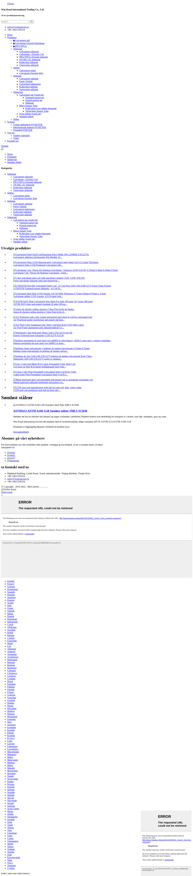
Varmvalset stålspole (29, 65)
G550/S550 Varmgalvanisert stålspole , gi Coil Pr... (37, 288)
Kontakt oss (13, 141)
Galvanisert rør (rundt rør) (31, 95)
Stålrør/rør (18, 92)
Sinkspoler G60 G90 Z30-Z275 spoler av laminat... (37, 359)
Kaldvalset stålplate (28, 86)
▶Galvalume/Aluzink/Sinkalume (28, 43)
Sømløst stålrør (26, 116)
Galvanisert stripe (27, 70)
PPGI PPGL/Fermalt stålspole (33, 57)
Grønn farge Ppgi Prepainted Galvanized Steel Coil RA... (40, 374)
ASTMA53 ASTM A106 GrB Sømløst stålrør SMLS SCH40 (50, 410)
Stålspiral (17, 49)
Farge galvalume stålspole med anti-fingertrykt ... (36, 280)
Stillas (16, 119)
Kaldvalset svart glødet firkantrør (41, 108)
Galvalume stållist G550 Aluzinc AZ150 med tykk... (38, 296)
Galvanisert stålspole (29, 51)
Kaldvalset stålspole (28, 62)
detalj (26, 432)
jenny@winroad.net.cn (18, 479)
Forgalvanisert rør (33, 100)
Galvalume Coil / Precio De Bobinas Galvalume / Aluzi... (40, 273)
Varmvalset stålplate (28, 89)
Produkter (12, 37)
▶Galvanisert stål (21, 40)
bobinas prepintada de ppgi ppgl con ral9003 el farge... (39, 343)
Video (16, 138)
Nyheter (11, 122)
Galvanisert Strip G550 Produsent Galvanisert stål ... (38, 265)
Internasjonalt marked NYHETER (29, 127)
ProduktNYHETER (22, 130)
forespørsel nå (7, 447)
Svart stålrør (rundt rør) (30, 114)
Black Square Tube (28, 105)
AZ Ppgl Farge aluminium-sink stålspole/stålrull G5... (38, 327)
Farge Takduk (26, 81)
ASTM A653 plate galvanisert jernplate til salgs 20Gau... (40, 304)
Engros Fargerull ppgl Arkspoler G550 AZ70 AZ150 (38, 335)
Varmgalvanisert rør (34, 97)
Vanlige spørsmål (21, 135)
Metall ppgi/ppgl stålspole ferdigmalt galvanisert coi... (38, 382)
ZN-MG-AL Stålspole (29, 59)
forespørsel (18, 432)
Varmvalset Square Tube (37, 111)
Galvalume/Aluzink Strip (31, 73)
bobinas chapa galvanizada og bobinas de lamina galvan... (40, 351)
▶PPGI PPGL (20, 46)
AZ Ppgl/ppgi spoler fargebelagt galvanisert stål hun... (39, 320)
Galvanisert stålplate (28, 78)
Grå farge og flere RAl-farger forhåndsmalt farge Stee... (39, 366)
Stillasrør (29, 103)
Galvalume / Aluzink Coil (31, 54)
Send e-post (6, 492)
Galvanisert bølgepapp (30, 84)
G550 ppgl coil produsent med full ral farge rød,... (37, 390)
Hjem (10, 35)
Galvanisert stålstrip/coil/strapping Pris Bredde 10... (37, 257)
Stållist (16, 68)
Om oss (10, 133)
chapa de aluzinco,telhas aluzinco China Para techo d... (39, 312)
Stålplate (17, 76)
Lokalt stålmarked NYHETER (28, 124)
